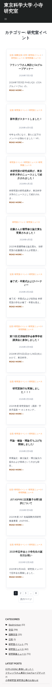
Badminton (15, 624)
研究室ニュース (17, 58)
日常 (25, 55)
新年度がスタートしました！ (26, 119)
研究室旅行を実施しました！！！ (26, 390)
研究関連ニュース (33, 58)
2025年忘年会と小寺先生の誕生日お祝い (26, 553)
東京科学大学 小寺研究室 (23, 8)
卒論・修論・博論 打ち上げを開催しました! (26, 442)
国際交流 (18, 55)
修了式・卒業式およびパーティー (26, 283)
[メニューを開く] (5, 19)
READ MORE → (16, 90)
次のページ (26, 599)
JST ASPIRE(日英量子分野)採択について (26, 501)
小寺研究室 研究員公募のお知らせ (21, 680)
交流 (11, 55)
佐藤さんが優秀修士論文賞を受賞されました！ (26, 230)
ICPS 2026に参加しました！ (19, 669)
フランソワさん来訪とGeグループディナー (26, 66)
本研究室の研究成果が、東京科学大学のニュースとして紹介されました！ (26, 174)
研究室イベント (35, 55)
